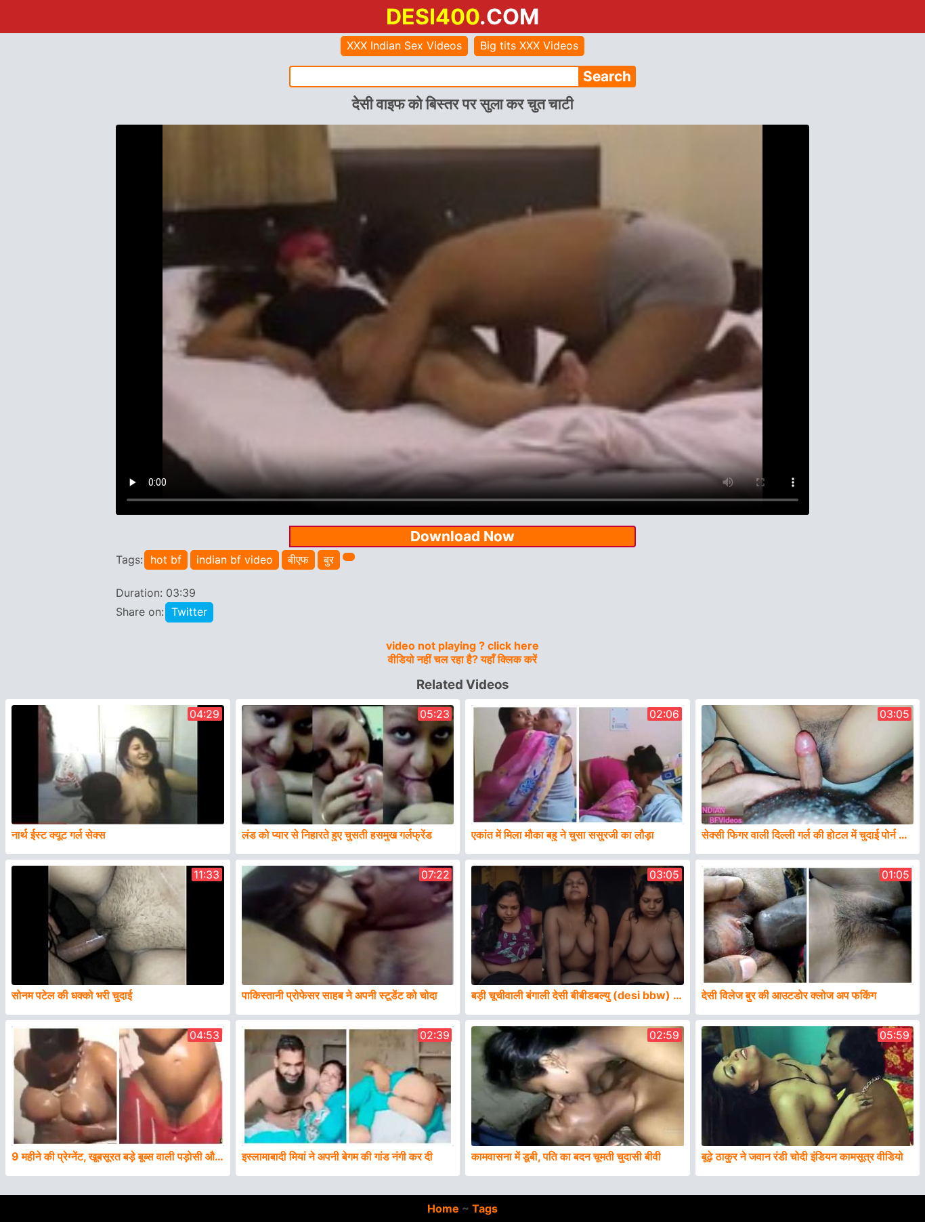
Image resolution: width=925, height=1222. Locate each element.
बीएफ (298, 559)
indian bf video (234, 559)
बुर (329, 559)
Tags (485, 1208)
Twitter (189, 611)
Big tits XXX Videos (529, 45)
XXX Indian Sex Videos (404, 45)
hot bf (165, 559)
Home (443, 1208)
